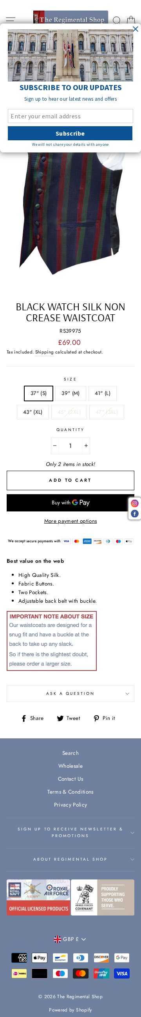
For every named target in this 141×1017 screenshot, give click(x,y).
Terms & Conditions (70, 792)
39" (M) (70, 393)
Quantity (70, 430)
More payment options (70, 521)
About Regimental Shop (70, 859)
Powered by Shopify (70, 1009)
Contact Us (70, 779)
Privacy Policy (70, 805)
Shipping (44, 352)
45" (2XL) (69, 412)
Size (70, 379)
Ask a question (70, 693)
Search (70, 753)
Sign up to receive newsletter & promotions (70, 832)
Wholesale (70, 766)
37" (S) (39, 393)
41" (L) (102, 393)
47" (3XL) (107, 412)
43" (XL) (33, 412)
